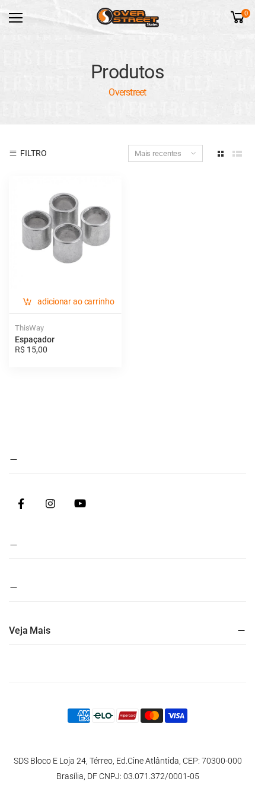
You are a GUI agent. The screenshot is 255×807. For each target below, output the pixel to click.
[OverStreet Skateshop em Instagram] (50, 504)
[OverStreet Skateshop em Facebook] (21, 504)
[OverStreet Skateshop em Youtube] (80, 504)
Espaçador (35, 339)
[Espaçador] (65, 232)
